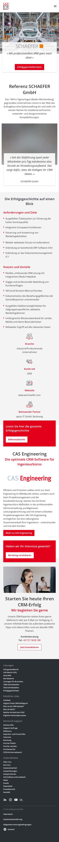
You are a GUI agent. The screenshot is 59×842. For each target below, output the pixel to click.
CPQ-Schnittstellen (11, 687)
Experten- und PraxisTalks (14, 734)
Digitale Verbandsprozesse (14, 715)
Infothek (6, 700)
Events (6, 783)
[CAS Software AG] (6, 6)
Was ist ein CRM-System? (13, 706)
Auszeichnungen (10, 771)
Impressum (8, 814)
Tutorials (7, 737)
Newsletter (8, 786)
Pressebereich (9, 789)
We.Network (8, 678)
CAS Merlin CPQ (10, 672)
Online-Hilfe (8, 725)
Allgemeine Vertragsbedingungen (17, 824)
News (5, 780)
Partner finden (9, 743)
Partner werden (10, 746)
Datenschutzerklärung (12, 819)
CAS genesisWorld (10, 669)
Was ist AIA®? (9, 709)
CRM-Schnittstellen (11, 684)
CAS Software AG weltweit (14, 777)
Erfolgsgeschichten (11, 690)
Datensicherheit (10, 768)
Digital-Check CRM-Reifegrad (15, 703)
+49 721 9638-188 (31, 640)
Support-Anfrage (10, 728)
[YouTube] (16, 799)
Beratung (7, 740)
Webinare (7, 731)
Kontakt (6, 792)
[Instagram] (10, 799)
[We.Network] (21, 799)
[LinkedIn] (5, 799)
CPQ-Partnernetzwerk (12, 752)
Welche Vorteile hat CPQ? (14, 712)
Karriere (6, 765)
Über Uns (7, 762)
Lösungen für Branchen (13, 681)
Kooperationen (9, 774)
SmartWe (7, 675)
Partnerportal (9, 749)
